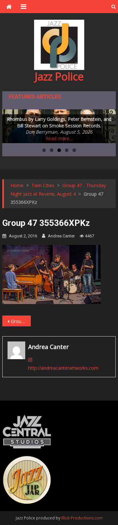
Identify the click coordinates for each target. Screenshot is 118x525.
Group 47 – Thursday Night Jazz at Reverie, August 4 (20, 321)
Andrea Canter (61, 235)
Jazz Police (59, 76)
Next (107, 125)
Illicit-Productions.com (82, 518)
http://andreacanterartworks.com (63, 368)
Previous (10, 125)
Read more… (59, 138)
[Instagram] (30, 360)
